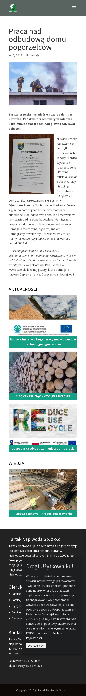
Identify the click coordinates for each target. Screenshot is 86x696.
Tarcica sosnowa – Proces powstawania (43, 514)
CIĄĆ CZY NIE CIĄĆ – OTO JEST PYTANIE (43, 396)
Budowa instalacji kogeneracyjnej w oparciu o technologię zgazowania (43, 341)
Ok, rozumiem (36, 645)
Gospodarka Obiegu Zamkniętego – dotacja (43, 448)
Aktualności (32, 55)
